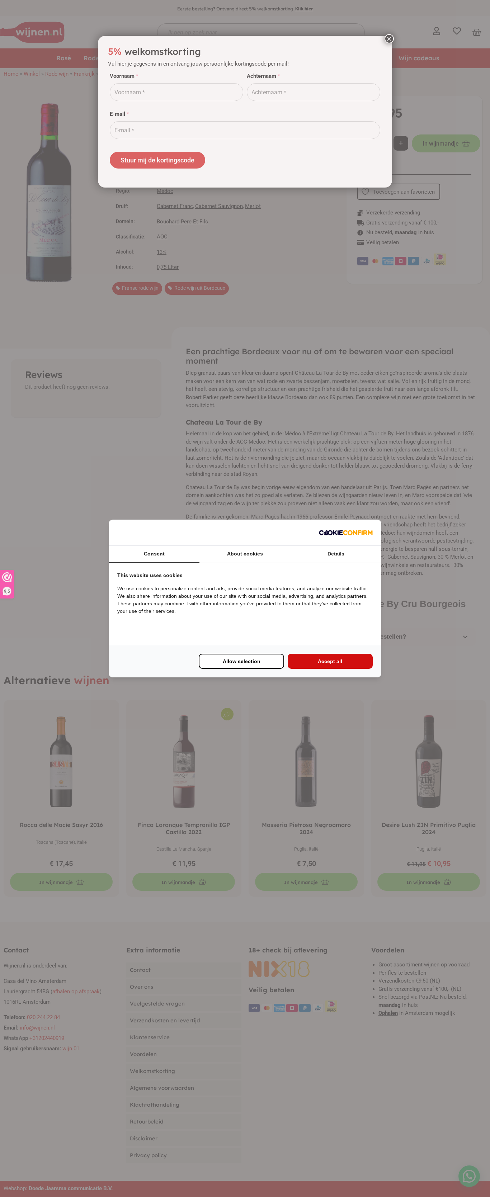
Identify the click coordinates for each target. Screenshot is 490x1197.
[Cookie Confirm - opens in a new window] (346, 532)
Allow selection (241, 661)
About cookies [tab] (245, 554)
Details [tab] (336, 554)
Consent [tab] (154, 554)
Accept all (330, 661)
